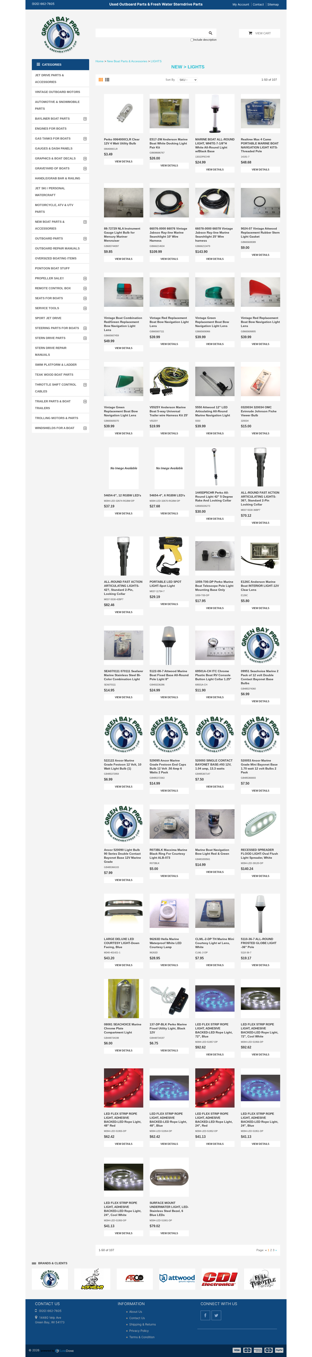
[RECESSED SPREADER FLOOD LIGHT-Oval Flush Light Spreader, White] (260, 824)
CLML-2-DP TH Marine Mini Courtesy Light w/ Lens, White (214, 943)
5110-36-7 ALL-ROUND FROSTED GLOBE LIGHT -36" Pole (259, 943)
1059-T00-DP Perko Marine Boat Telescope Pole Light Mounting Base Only (214, 585)
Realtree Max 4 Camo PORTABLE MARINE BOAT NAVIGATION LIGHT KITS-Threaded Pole (260, 145)
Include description (204, 39)
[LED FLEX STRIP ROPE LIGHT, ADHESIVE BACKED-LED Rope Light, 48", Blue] (169, 1088)
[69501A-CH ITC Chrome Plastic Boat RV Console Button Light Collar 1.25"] (215, 645)
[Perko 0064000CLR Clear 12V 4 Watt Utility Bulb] (123, 113)
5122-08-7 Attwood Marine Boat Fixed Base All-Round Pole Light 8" (169, 675)
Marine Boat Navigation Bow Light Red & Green (212, 852)
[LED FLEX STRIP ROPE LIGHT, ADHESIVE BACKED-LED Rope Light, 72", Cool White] (260, 998)
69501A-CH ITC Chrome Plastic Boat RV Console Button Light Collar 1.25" (213, 675)
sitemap (273, 4)
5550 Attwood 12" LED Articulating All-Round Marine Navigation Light (212, 411)
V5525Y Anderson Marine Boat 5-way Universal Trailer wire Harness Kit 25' (169, 411)
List (107, 80)
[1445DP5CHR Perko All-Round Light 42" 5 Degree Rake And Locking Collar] (215, 467)
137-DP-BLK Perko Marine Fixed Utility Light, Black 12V (168, 1028)
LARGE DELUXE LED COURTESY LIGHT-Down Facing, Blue (121, 943)
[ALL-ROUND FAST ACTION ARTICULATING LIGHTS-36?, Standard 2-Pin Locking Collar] (260, 467)
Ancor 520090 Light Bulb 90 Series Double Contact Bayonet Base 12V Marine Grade (122, 856)
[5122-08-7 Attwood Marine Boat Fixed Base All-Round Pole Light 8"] (169, 645)
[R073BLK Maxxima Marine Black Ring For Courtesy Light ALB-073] (169, 824)
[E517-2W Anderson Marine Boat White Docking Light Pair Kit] (169, 113)
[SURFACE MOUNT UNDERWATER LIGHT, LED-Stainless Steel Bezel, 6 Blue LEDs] (169, 1177)
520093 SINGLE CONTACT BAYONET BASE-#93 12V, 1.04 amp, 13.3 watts (214, 764)
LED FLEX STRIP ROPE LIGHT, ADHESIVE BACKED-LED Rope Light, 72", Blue (214, 1030)
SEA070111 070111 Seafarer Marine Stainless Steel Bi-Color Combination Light (123, 675)
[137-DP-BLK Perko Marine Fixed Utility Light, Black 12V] (169, 998)
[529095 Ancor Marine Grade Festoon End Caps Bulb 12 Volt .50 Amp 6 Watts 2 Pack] (169, 734)
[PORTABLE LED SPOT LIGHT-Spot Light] (169, 556)
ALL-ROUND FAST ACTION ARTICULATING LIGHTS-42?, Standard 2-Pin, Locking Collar (123, 587)
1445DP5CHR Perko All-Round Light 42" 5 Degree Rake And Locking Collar (214, 496)
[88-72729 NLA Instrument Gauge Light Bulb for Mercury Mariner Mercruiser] (123, 202)
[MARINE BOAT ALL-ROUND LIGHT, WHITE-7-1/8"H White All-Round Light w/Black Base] (215, 113)
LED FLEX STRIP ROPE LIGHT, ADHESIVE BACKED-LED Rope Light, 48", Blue (168, 1119)
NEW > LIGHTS (188, 66)
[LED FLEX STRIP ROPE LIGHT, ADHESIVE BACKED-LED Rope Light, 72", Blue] (215, 998)
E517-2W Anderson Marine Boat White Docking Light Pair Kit (169, 143)
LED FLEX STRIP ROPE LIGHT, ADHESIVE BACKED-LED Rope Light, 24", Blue (259, 1119)
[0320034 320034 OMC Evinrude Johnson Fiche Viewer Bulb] (260, 381)
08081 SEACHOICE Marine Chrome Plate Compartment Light (122, 1028)
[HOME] (60, 18)
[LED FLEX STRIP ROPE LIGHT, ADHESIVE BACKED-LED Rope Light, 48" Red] (123, 1088)
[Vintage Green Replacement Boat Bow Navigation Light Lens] (215, 292)
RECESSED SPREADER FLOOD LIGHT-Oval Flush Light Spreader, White (259, 854)
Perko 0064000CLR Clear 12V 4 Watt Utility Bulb (121, 141)
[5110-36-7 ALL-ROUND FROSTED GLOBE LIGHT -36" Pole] (260, 913)
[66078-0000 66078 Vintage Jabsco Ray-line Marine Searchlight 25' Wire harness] (215, 202)
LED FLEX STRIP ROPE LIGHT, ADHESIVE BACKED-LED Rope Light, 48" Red (122, 1119)
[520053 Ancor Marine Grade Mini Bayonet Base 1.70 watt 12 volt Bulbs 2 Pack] (260, 734)
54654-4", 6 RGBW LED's (167, 495)
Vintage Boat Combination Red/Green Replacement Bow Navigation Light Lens (123, 324)
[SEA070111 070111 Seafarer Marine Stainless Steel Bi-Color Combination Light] (123, 645)
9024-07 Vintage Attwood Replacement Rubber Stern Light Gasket (260, 232)
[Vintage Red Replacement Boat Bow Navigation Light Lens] (169, 292)
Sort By (170, 79)
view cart (263, 33)
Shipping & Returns (142, 1324)
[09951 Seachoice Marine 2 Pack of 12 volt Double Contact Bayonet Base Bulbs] (260, 645)
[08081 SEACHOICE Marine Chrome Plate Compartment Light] (123, 998)
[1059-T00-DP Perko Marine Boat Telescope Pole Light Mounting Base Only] (215, 556)
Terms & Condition (142, 1337)
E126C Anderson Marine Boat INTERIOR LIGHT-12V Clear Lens (260, 585)
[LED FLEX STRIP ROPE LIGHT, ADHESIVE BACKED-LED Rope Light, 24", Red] (215, 1088)
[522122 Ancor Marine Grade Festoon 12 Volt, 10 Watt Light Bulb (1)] (123, 734)
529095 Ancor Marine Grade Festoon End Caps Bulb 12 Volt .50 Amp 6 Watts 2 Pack (168, 766)
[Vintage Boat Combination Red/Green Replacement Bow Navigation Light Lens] (123, 292)
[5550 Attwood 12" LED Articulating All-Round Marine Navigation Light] (215, 381)
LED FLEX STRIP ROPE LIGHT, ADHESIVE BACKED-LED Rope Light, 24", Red (214, 1119)
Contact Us (137, 1318)
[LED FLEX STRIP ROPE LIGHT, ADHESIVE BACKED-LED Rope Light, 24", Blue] (260, 1088)
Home (100, 61)
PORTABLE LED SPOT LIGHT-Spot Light (165, 583)
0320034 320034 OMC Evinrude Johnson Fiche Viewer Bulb (259, 411)
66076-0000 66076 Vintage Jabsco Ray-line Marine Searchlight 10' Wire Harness (168, 234)
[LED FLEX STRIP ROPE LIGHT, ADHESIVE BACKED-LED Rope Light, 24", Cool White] (123, 1177)
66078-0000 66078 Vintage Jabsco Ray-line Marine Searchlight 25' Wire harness (214, 234)
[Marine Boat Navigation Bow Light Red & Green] (215, 824)
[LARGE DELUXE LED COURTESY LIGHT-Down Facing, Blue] (123, 913)
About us (135, 1311)
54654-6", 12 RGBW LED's (122, 495)
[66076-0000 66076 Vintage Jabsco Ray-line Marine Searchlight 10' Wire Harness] (169, 202)
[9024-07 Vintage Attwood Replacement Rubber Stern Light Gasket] (260, 202)
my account (241, 4)
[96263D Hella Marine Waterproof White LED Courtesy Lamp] (169, 913)
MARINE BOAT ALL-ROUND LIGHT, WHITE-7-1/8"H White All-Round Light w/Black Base (215, 145)
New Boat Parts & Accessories (127, 61)
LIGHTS (156, 61)
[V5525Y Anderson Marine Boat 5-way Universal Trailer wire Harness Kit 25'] (169, 381)
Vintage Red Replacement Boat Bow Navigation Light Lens (169, 322)
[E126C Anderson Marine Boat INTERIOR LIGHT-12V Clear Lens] (260, 556)
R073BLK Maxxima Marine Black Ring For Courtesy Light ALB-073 (168, 854)
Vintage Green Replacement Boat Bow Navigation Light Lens (212, 322)
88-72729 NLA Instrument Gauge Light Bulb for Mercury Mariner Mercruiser (122, 234)
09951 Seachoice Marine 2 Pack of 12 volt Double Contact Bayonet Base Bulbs (259, 677)
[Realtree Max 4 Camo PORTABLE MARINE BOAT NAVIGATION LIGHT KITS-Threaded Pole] (260, 113)
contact (258, 4)
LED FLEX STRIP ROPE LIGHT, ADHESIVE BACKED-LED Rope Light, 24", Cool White (122, 1209)
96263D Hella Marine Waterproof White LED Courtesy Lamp (165, 943)
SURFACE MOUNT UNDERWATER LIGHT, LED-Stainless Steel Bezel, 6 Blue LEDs (169, 1209)
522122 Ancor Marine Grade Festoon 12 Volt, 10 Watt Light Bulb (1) (122, 764)
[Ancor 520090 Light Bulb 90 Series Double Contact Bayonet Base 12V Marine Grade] (123, 824)
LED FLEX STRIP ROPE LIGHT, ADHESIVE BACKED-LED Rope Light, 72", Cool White (259, 1030)
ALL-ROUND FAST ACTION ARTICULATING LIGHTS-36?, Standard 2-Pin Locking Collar (260, 498)
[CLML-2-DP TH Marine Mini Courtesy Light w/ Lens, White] (215, 913)
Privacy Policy (139, 1330)
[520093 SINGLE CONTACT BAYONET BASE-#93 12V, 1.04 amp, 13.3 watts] (215, 734)
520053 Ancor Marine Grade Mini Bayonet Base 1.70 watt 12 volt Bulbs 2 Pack (259, 766)
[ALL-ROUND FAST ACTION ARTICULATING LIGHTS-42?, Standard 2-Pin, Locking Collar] (123, 556)
